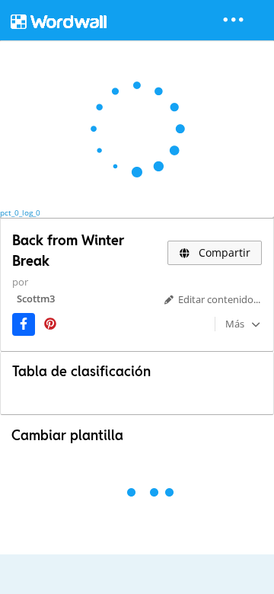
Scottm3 (36, 298)
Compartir (223, 252)
